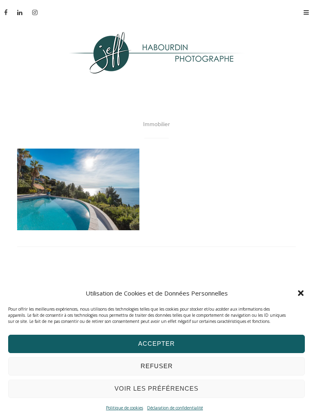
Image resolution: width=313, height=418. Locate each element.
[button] (301, 293)
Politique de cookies (124, 408)
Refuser (157, 365)
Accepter (156, 343)
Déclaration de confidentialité (175, 408)
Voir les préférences (156, 388)
